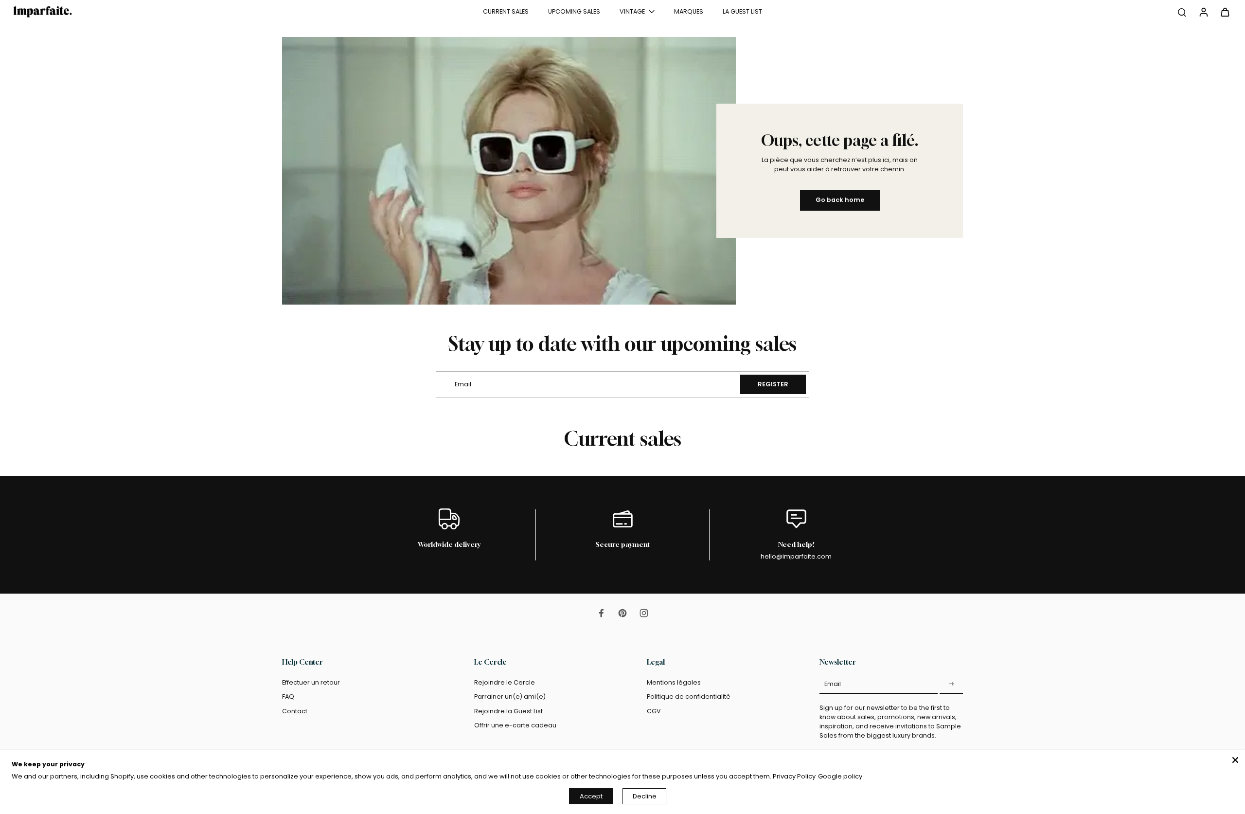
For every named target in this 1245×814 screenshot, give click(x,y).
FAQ (288, 696)
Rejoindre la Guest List (508, 711)
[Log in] (1203, 11)
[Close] (1235, 760)
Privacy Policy (794, 776)
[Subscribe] (951, 684)
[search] (1181, 11)
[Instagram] (644, 613)
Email (832, 684)
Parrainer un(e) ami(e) (510, 696)
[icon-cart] (1224, 11)
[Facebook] (601, 613)
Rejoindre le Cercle (504, 682)
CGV (654, 711)
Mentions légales (674, 682)
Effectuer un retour (311, 682)
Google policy (840, 776)
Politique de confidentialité (688, 696)
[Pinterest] (622, 613)
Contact (294, 711)
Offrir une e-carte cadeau (515, 725)
